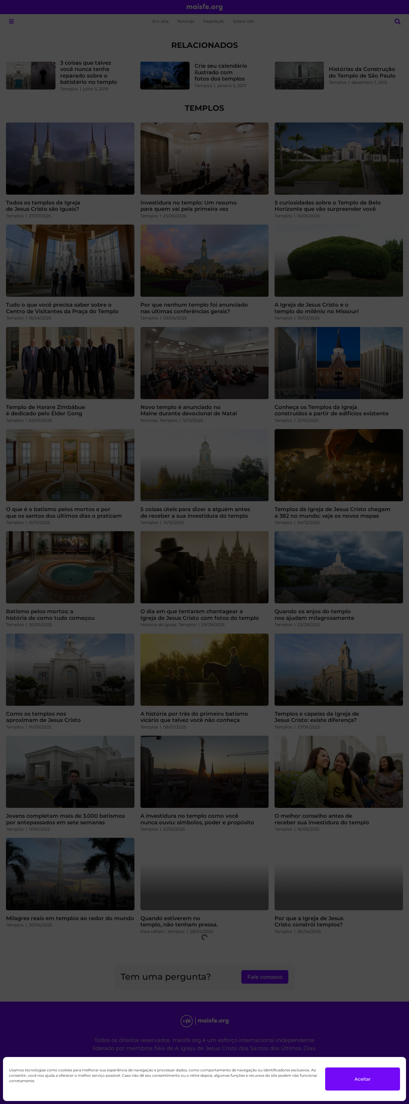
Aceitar (363, 1079)
